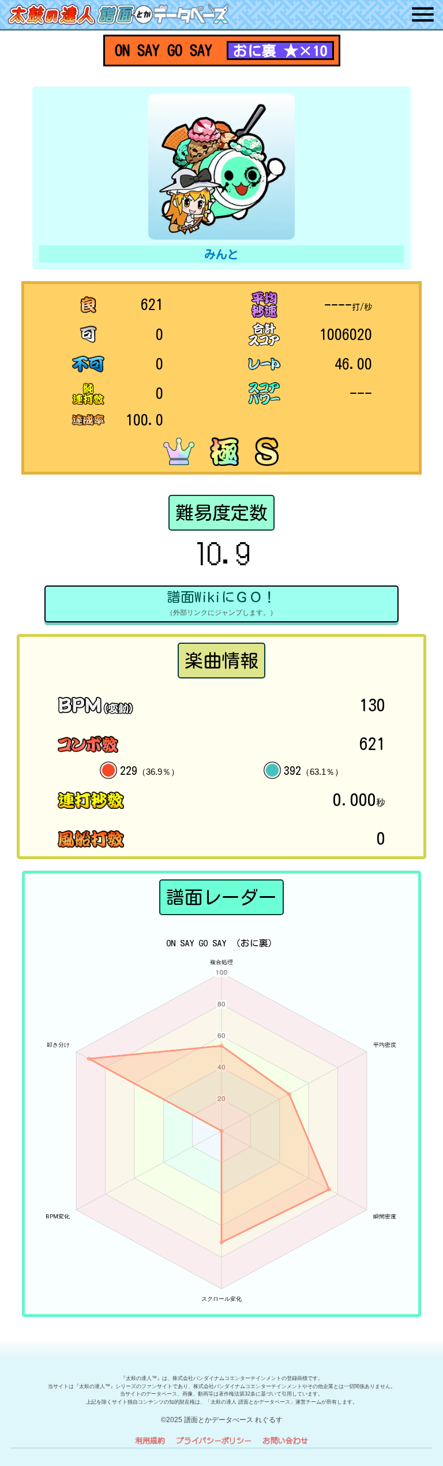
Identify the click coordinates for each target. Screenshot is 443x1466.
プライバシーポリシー (214, 1440)
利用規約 (150, 1440)
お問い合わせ (285, 1440)
